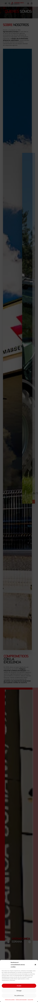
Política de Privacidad (21, 999)
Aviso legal (30, 999)
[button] (35, 965)
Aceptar (19, 985)
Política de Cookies (10, 999)
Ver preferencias (19, 995)
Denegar (19, 990)
